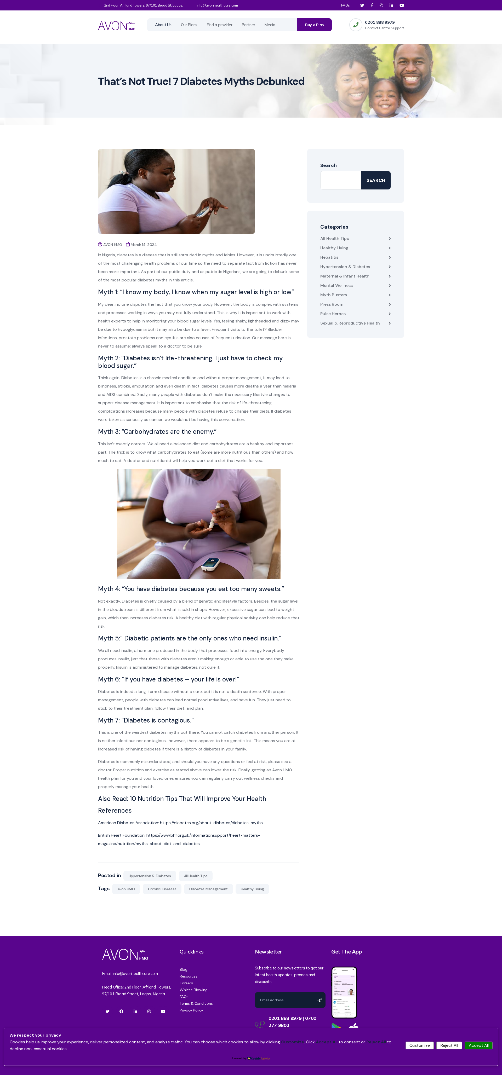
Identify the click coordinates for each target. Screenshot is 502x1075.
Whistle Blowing (194, 989)
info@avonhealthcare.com (217, 5)
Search (328, 165)
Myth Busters (333, 295)
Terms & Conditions (196, 1003)
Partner (248, 24)
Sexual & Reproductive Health (350, 323)
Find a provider (219, 24)
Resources (188, 976)
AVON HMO (112, 244)
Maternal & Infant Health (344, 276)
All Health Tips (196, 876)
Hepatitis (329, 257)
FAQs (345, 5)
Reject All (449, 1045)
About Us (163, 24)
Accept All (479, 1045)
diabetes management (208, 889)
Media (269, 24)
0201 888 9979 (380, 22)
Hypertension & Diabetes (150, 876)
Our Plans (189, 24)
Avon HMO (126, 889)
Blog (183, 969)
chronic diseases (162, 889)
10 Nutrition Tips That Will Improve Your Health (198, 799)
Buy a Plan (314, 24)
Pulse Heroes (333, 313)
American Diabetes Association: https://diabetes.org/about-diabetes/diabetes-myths (180, 822)
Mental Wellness (336, 285)
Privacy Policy (191, 1010)
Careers (186, 983)
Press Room (331, 304)
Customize (419, 1045)
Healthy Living (252, 889)
